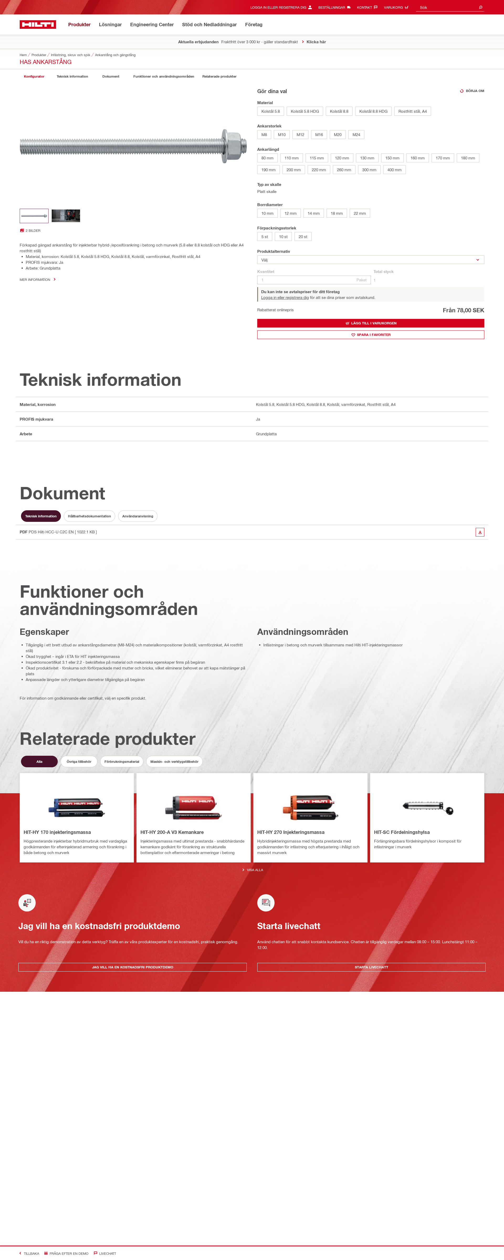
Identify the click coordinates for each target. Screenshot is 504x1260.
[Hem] (38, 24)
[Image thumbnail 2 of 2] (65, 216)
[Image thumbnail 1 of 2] (34, 216)
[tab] (34, 76)
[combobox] (450, 7)
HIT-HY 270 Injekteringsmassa (290, 832)
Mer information (35, 279)
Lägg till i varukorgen (374, 323)
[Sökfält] (480, 7)
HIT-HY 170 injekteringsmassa (57, 832)
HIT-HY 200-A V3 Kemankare (172, 832)
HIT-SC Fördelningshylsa (402, 832)
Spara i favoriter (374, 335)
